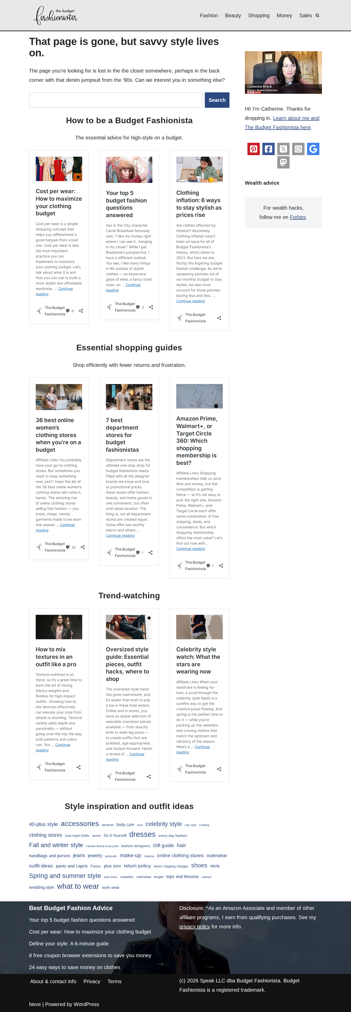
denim (96, 836)
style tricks (110, 876)
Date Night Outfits (77, 836)
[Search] (317, 15)
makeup (149, 856)
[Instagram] (298, 149)
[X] (283, 149)
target (158, 877)
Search (217, 100)
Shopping (259, 15)
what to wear (78, 886)
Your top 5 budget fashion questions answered (82, 920)
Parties (95, 866)
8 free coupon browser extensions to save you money (90, 955)
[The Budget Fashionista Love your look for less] (56, 15)
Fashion (209, 15)
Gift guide (163, 845)
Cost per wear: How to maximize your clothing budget (90, 932)
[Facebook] (268, 149)
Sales (305, 15)
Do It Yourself (115, 835)
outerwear (217, 855)
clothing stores (45, 835)
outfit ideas (41, 865)
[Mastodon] (283, 162)
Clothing (204, 825)
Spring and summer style (65, 875)
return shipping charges (171, 866)
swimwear (143, 877)
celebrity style (164, 824)
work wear (110, 887)
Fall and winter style (56, 844)
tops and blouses (182, 876)
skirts (215, 866)
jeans (79, 855)
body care (125, 824)
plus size (112, 865)
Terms (114, 981)
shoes (199, 865)
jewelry (95, 855)
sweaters (127, 877)
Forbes (298, 217)
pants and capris (72, 866)
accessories (80, 824)
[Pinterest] (253, 149)
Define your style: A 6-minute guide (69, 943)
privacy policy (194, 926)
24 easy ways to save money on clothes (74, 967)
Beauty (233, 15)
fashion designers (135, 846)
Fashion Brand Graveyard (102, 846)
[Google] (313, 149)
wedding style (41, 887)
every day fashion (173, 835)
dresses (142, 834)
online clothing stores (180, 855)
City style (190, 825)
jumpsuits (111, 856)
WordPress (86, 1004)
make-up (130, 855)
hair (181, 845)
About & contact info (53, 981)
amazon (108, 825)
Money (284, 15)
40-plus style (43, 824)
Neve (35, 1004)
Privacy (92, 981)
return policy (137, 865)
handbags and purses (49, 855)
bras (140, 825)
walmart (206, 876)
